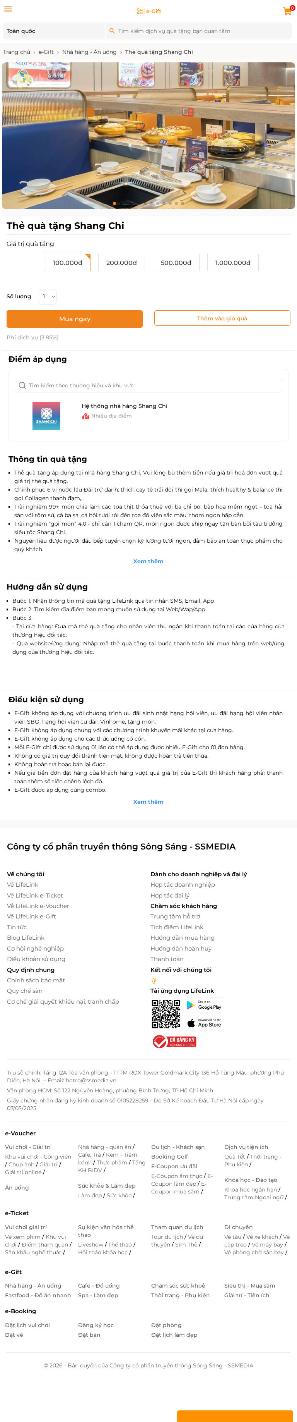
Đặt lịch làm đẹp (174, 1334)
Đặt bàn (89, 1334)
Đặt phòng (166, 1325)
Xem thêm (148, 561)
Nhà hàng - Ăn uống (33, 1285)
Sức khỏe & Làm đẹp (107, 1185)
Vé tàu (233, 1236)
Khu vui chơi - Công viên (38, 1156)
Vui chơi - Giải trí (28, 1146)
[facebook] (153, 980)
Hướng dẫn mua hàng (182, 937)
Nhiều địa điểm (111, 416)
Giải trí (49, 1164)
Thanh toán (167, 959)
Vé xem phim (23, 1236)
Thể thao (120, 1244)
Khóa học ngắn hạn (251, 1189)
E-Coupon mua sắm (179, 1187)
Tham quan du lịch (177, 1227)
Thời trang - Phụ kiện (253, 1160)
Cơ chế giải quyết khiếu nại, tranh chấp (63, 1001)
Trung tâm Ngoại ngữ (254, 1197)
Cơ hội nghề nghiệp (35, 948)
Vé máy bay (268, 1244)
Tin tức (17, 927)
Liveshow (91, 1244)
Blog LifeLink (25, 937)
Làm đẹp (90, 1195)
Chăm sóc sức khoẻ (178, 1285)
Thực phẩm (113, 1162)
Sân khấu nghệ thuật (34, 1252)
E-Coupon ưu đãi (174, 1166)
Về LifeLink (22, 884)
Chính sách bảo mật (36, 980)
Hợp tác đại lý (169, 895)
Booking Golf (169, 1156)
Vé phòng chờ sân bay (254, 1252)
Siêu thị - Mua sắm (249, 1285)
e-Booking (20, 1311)
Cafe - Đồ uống (99, 1285)
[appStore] (203, 1023)
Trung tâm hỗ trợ (175, 916)
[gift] (149, 10)
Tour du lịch (167, 1236)
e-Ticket (17, 1213)
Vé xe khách (263, 1236)
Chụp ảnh (22, 1164)
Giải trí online (24, 1172)
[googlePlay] (203, 1005)
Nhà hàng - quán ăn (105, 1146)
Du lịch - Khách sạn (178, 1146)
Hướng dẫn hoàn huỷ (181, 948)
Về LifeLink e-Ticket (35, 895)
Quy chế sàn (25, 990)
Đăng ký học (96, 1325)
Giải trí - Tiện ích (247, 1295)
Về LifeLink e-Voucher (38, 906)
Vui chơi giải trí (26, 1227)
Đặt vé (14, 1334)
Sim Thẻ (187, 1244)
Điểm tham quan (46, 1244)
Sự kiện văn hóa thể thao (106, 1231)
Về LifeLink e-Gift (31, 916)
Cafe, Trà (90, 1154)
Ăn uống (17, 1187)
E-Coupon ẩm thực (177, 1176)
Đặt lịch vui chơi (27, 1325)
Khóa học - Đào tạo (250, 1179)
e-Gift (13, 1272)
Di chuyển (238, 1227)
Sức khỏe (120, 1195)
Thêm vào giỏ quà (222, 318)
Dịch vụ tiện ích (246, 1146)
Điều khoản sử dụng (36, 959)
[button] (114, 203)
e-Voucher (20, 1133)
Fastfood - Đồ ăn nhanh (38, 1295)
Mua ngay (74, 319)
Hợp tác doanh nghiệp (182, 884)
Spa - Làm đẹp (98, 1295)
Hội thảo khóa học (103, 1252)
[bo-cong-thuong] (173, 1041)
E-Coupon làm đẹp (182, 1180)
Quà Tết (235, 1156)
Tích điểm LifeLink (176, 927)
